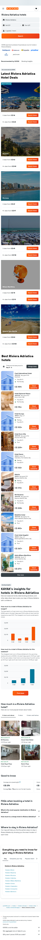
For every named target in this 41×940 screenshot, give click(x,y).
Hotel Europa (19, 414)
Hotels (14, 905)
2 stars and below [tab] (33, 715)
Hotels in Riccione (10, 875)
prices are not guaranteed (9, 922)
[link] (20, 693)
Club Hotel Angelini (21, 535)
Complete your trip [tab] (16, 859)
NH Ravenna (19, 495)
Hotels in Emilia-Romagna (13, 907)
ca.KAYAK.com (6, 905)
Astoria (17, 474)
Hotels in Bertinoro (10, 891)
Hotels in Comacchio (11, 889)
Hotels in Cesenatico (11, 886)
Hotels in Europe (22, 905)
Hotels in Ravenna (10, 873)
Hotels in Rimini (9, 870)
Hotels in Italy (32, 905)
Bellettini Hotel (20, 515)
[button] (3, 8)
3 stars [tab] (20, 715)
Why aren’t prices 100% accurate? (14, 934)
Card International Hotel (23, 373)
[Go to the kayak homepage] (12, 8)
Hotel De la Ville (20, 434)
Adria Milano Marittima (23, 555)
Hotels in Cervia (9, 883)
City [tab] (5, 859)
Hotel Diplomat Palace (22, 394)
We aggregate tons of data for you (14, 931)
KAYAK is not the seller (10, 927)
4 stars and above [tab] (8, 715)
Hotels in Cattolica (10, 878)
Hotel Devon (19, 454)
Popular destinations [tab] (32, 859)
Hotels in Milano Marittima (13, 881)
